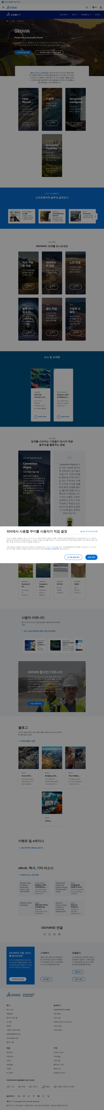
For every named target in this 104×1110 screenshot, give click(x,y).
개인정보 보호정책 (51, 549)
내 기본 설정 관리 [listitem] (73, 557)
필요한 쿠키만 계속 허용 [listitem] (89, 531)
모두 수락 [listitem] (91, 557)
